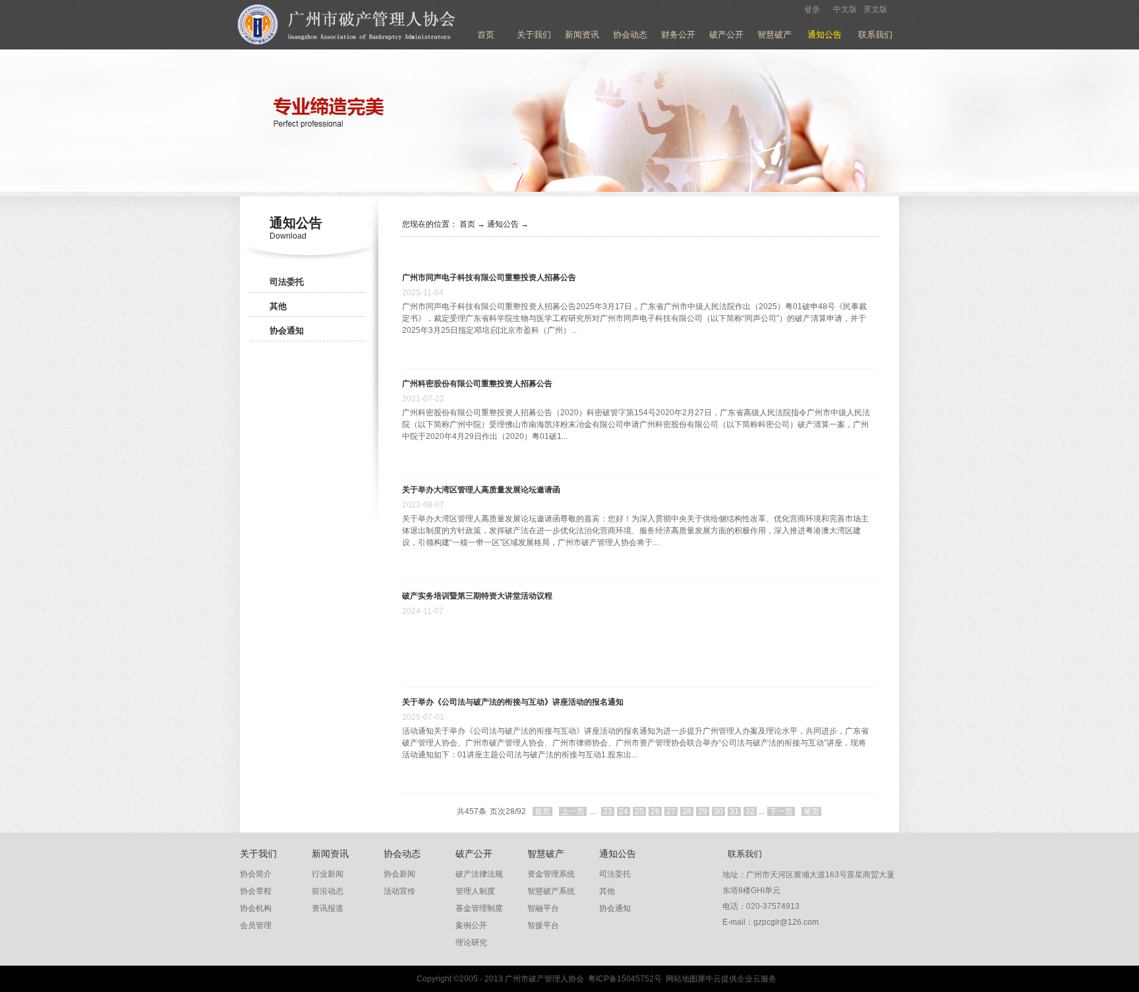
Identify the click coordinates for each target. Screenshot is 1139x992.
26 (655, 811)
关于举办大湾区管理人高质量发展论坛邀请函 (481, 489)
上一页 (573, 811)
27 (671, 811)
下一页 (781, 811)
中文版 (845, 9)
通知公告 (503, 224)
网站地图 (679, 978)
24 (623, 811)
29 (702, 811)
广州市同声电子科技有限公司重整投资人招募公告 (489, 277)
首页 (485, 35)
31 (734, 811)
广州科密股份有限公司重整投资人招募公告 (477, 383)
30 (718, 811)
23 (607, 811)
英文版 (875, 9)
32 (750, 811)
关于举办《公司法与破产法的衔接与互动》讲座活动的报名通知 (513, 702)
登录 (812, 10)
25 (639, 811)
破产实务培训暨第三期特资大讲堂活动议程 (477, 595)
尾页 (811, 811)
